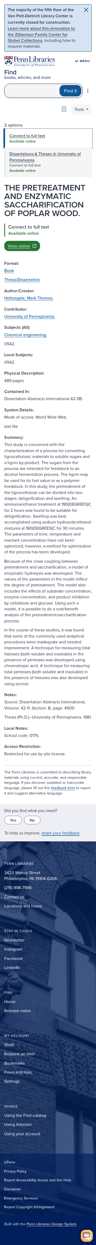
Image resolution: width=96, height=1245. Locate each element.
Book (9, 270)
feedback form (63, 787)
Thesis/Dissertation (22, 279)
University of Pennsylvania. (29, 316)
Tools (79, 109)
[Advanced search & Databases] (88, 90)
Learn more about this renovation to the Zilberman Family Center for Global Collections (41, 34)
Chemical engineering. (25, 335)
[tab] (48, 138)
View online (19, 246)
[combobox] (32, 90)
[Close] (86, 10)
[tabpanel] (48, 237)
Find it (70, 90)
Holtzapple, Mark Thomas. (28, 298)
